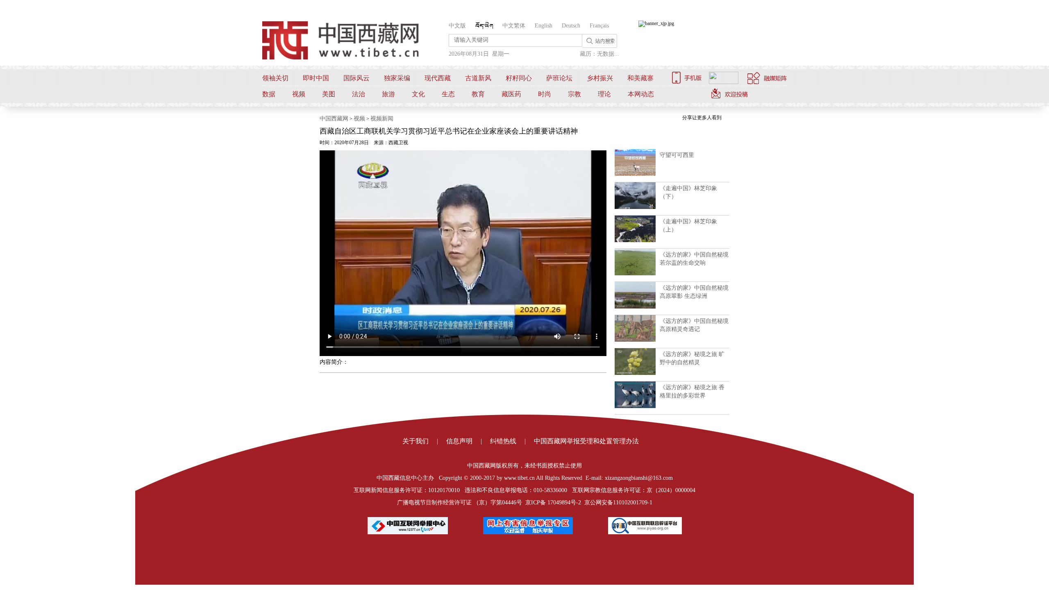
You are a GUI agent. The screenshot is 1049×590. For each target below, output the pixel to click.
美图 (328, 94)
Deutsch (571, 26)
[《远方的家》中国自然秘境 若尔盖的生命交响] (635, 274)
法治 (358, 94)
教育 (478, 94)
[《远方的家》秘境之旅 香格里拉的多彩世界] (635, 406)
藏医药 (511, 94)
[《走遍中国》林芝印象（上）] (635, 240)
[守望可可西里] (635, 174)
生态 (448, 94)
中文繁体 (513, 26)
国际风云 (356, 78)
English (543, 26)
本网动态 (641, 94)
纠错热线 (503, 441)
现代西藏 (438, 78)
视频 (298, 94)
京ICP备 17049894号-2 (553, 502)
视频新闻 (381, 119)
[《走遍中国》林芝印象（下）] (635, 207)
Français (599, 26)
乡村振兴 (600, 78)
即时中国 (316, 78)
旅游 (388, 94)
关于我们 (415, 441)
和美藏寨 (640, 78)
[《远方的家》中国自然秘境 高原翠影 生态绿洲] (635, 307)
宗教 (574, 94)
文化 (418, 94)
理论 (604, 94)
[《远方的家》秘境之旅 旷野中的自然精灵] (635, 373)
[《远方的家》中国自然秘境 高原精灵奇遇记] (635, 340)
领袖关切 (275, 78)
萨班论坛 (559, 78)
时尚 (544, 94)
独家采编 (397, 78)
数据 (268, 94)
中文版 (457, 26)
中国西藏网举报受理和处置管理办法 (586, 441)
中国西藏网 (334, 119)
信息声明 (459, 441)
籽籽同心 (519, 78)
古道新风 (478, 78)
